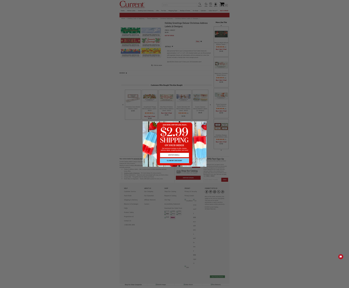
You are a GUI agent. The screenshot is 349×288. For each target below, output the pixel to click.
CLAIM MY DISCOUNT (174, 160)
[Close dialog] (204, 123)
